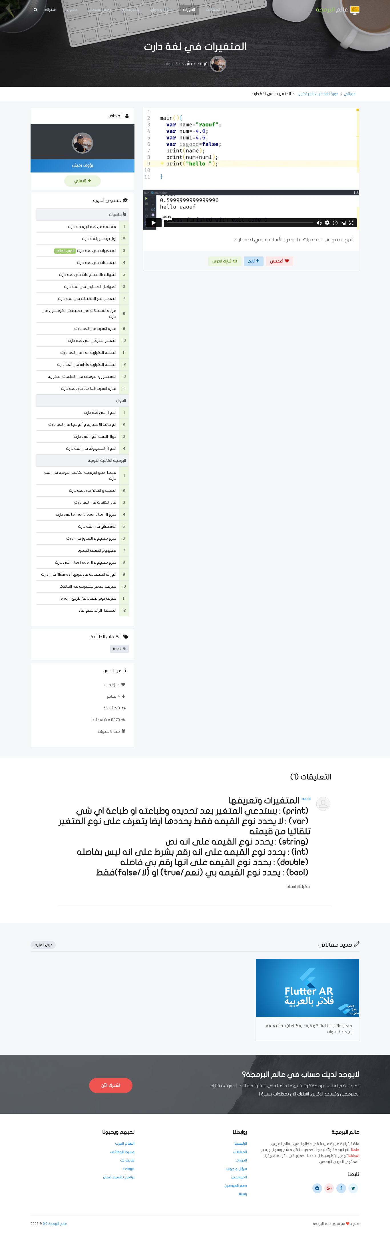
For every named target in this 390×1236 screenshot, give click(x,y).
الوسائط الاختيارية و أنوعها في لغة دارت (82, 424)
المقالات (213, 9)
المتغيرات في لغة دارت (96, 250)
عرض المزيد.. (43, 945)
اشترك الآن (110, 1085)
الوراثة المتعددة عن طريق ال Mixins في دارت (78, 574)
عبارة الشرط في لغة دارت (95, 328)
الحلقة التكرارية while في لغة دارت (86, 364)
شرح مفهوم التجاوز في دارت (91, 538)
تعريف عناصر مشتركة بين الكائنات (87, 586)
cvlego (128, 1169)
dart (117, 649)
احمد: (306, 798)
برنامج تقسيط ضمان (118, 1177)
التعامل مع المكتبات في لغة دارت (87, 298)
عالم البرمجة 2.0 (55, 1223)
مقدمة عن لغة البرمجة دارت (92, 226)
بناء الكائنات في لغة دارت (95, 502)
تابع (251, 261)
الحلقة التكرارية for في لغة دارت (88, 352)
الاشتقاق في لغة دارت (97, 526)
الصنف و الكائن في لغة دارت (92, 490)
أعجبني (277, 261)
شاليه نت (127, 1160)
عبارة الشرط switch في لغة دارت (88, 388)
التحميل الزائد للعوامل (97, 610)
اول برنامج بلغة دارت (99, 238)
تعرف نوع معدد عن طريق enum (88, 598)
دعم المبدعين (99, 9)
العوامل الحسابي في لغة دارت (90, 286)
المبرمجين (130, 9)
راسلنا (243, 1194)
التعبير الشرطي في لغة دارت (92, 340)
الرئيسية (240, 1143)
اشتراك (51, 9)
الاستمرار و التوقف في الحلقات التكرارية (82, 376)
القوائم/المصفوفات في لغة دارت (87, 274)
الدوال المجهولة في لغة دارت (91, 448)
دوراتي (349, 94)
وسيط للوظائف (122, 1152)
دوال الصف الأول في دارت (95, 436)
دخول (72, 9)
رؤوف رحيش (197, 63)
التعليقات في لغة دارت (96, 262)
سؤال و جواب (161, 9)
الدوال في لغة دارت (100, 412)
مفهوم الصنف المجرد (97, 550)
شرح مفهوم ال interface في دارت (85, 562)
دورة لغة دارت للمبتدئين (318, 94)
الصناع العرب (124, 1143)
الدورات (189, 9)
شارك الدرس (222, 261)
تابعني (80, 181)
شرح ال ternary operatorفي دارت (86, 514)
